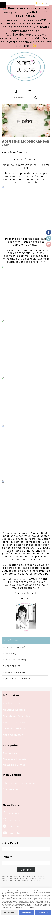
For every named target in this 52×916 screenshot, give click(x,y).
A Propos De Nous (14, 722)
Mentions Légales (14, 709)
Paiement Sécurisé (14, 728)
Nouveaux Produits (15, 758)
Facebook (11, 813)
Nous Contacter (13, 734)
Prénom (7, 856)
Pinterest (12, 826)
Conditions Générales (16, 716)
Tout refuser (26, 912)
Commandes (11, 789)
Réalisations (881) (14, 659)
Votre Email (10, 843)
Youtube (11, 833)
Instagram (12, 820)
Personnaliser (9, 912)
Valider (26, 869)
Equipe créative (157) (16, 678)
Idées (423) (9, 653)
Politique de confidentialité (23, 907)
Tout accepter (43, 912)
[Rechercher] (35, 97)
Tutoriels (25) (12, 666)
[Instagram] (48, 238)
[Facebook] (48, 232)
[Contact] (48, 244)
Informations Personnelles (19, 783)
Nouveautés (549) (14, 647)
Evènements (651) (14, 672)
